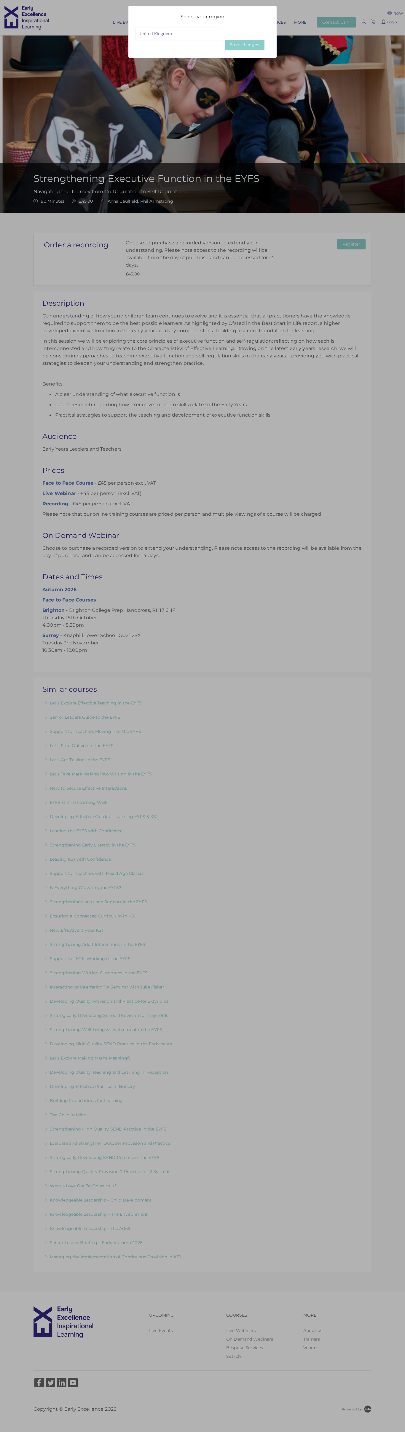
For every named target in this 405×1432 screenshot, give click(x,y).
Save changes (244, 44)
